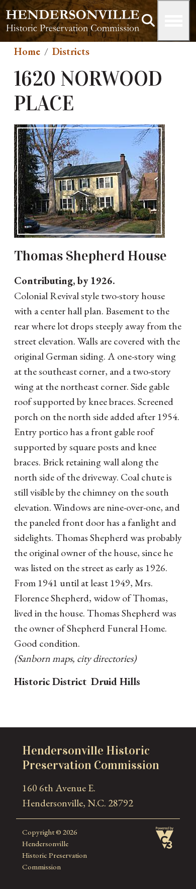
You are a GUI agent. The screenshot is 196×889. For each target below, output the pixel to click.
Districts (70, 51)
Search (148, 21)
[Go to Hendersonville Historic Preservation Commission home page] (72, 17)
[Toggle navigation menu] (173, 20)
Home (27, 51)
